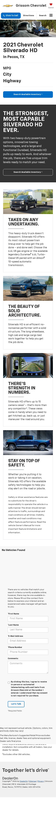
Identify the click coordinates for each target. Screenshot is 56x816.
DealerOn (24, 781)
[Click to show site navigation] (51, 16)
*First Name (13, 614)
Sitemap (32, 781)
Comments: (13, 659)
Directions (28, 16)
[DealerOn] (10, 778)
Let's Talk (16, 704)
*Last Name (13, 625)
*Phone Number (15, 647)
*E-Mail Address (15, 636)
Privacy (41, 781)
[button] (11, 16)
